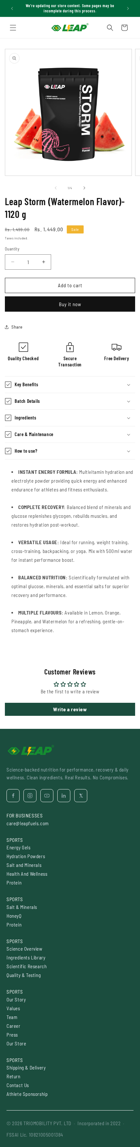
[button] (13, 28)
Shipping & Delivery (26, 1067)
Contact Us (18, 1085)
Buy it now (70, 304)
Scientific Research (27, 966)
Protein (14, 882)
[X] (80, 795)
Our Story (16, 999)
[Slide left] (56, 188)
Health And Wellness (27, 874)
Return (14, 1076)
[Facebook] (13, 795)
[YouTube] (46, 795)
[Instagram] (29, 795)
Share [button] (17, 327)
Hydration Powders (26, 856)
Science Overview (25, 949)
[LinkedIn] (63, 795)
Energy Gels (19, 847)
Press (12, 1035)
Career (14, 1026)
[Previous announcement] (12, 8)
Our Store (16, 1043)
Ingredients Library (26, 957)
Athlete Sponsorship (27, 1094)
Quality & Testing (24, 975)
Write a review (70, 709)
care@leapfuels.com (28, 823)
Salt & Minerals (22, 907)
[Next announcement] (128, 8)
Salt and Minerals (24, 865)
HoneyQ (14, 916)
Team (12, 1017)
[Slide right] (84, 188)
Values (13, 1008)
